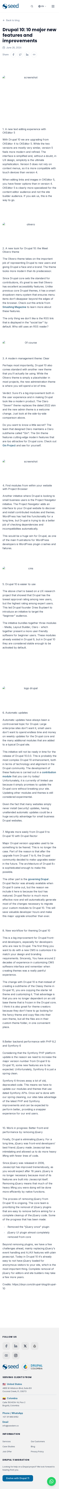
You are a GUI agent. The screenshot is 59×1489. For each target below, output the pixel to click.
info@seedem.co (11, 1426)
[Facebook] (6, 1346)
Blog (33, 1446)
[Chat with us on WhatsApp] (51, 1481)
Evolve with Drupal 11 (17, 1478)
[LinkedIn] (16, 1346)
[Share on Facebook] (13, 54)
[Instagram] (16, 1355)
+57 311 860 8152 (10, 1417)
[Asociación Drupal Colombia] (32, 1367)
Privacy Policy (37, 1451)
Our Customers (38, 1441)
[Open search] (32, 6)
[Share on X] (20, 54)
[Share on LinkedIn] (27, 54)
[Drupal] (34, 1346)
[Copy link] (34, 54)
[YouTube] (6, 1355)
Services (7, 1441)
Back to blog (13, 20)
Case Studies (9, 1446)
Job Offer (7, 1451)
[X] (25, 1346)
